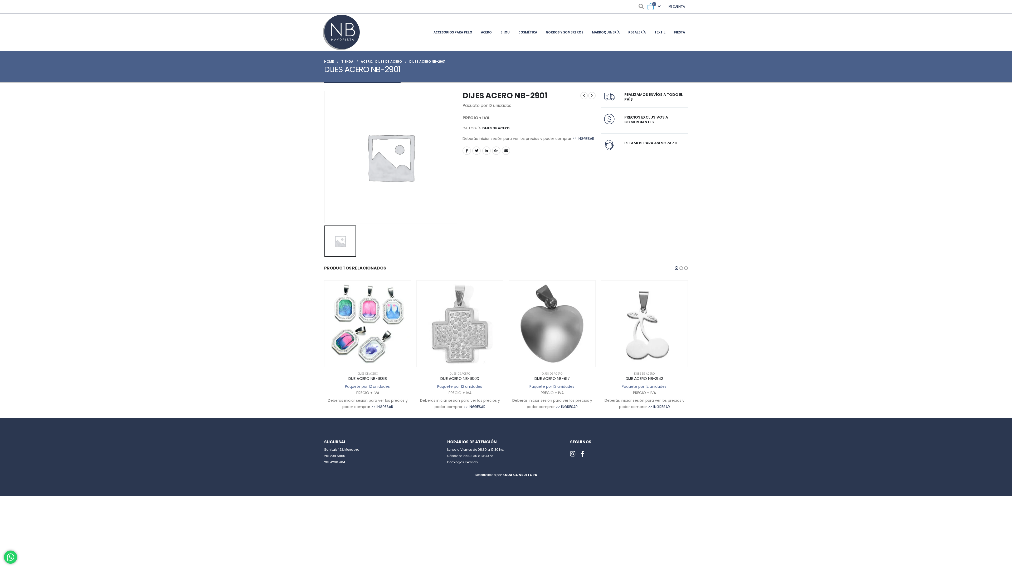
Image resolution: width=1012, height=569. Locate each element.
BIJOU (505, 32)
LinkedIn (486, 150)
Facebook (467, 150)
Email (506, 150)
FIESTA (679, 32)
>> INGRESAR (583, 138)
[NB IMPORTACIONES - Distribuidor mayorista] (341, 32)
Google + (496, 150)
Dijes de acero (496, 128)
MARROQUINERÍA (606, 32)
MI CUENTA (677, 6)
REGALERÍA (637, 32)
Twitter (476, 150)
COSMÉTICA (527, 32)
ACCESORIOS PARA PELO (453, 32)
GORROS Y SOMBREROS (564, 32)
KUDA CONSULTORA (520, 475)
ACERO (486, 32)
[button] (676, 268)
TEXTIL (659, 32)
